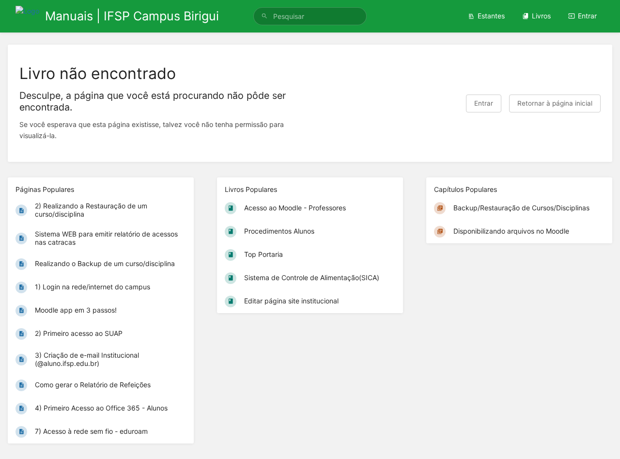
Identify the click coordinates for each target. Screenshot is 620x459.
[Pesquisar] (264, 16)
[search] (310, 16)
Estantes (491, 16)
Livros (541, 16)
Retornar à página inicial (554, 103)
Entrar (587, 16)
